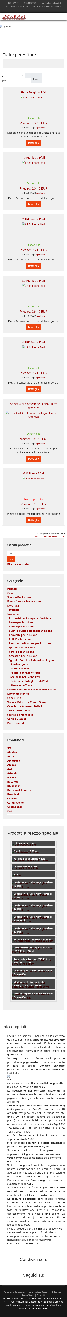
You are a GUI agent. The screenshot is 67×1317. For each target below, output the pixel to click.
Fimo (16, 874)
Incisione (13, 614)
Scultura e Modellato (20, 714)
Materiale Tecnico (18, 693)
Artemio (12, 773)
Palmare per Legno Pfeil (25, 672)
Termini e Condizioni (15, 1291)
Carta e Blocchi (16, 719)
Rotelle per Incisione (21, 626)
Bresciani (13, 794)
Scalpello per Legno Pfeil (25, 677)
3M (9, 748)
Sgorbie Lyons (19, 664)
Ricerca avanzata (18, 564)
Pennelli (12, 589)
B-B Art (11, 777)
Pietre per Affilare (21, 685)
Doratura (13, 605)
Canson (12, 798)
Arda (10, 769)
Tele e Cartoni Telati (19, 710)
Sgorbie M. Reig (20, 668)
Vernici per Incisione (21, 651)
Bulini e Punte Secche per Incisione (30, 630)
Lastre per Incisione (21, 622)
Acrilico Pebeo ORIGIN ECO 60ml (33, 939)
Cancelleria (14, 698)
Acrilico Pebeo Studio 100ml (30, 858)
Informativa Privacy (39, 1291)
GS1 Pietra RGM (33, 473)
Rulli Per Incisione (20, 639)
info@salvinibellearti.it (51, 3)
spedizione (40, 127)
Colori (11, 593)
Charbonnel (14, 807)
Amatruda (13, 760)
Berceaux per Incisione (23, 635)
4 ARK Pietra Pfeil (33, 342)
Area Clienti (28, 1295)
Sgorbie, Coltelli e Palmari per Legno (31, 660)
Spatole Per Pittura (19, 597)
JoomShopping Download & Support (50, 536)
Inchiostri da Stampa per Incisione (30, 618)
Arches (11, 765)
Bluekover (13, 786)
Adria (10, 756)
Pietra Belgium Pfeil (33, 92)
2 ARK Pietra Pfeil (33, 219)
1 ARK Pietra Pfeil (33, 157)
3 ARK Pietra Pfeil (33, 281)
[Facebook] (29, 9)
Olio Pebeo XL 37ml (25, 843)
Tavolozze (13, 609)
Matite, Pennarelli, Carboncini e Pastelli (32, 689)
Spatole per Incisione (22, 647)
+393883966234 (30, 3)
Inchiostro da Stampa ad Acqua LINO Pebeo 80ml (32, 949)
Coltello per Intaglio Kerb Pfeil (29, 681)
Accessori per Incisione (23, 656)
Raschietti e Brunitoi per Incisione (30, 643)
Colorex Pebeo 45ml (25, 866)
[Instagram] (33, 9)
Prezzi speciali (16, 723)
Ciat (9, 811)
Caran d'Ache (15, 802)
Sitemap (56, 1291)
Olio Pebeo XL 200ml (26, 851)
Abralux (12, 752)
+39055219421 (13, 3)
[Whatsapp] (38, 9)
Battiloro (13, 781)
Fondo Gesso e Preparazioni (24, 601)
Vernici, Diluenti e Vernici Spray (26, 702)
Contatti (41, 1295)
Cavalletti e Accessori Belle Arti (26, 706)
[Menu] (63, 17)
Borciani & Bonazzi (19, 790)
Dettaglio (33, 143)
